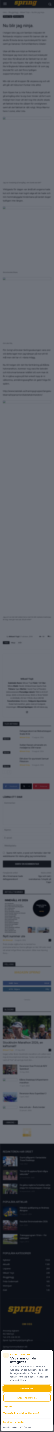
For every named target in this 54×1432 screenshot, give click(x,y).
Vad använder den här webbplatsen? (21, 1413)
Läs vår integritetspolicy (13, 1422)
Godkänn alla (26, 1388)
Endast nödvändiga (27, 1398)
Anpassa (7, 1406)
